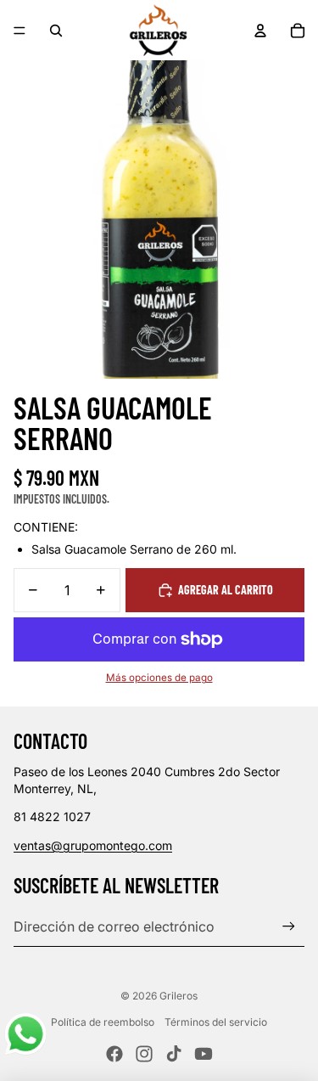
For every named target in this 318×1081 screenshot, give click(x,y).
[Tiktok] (174, 1054)
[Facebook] (114, 1054)
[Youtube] (203, 1054)
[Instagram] (144, 1054)
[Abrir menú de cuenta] (260, 30)
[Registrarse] (288, 927)
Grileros (178, 995)
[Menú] (19, 30)
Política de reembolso (102, 1022)
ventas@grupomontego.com (93, 845)
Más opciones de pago (159, 678)
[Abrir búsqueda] (56, 30)
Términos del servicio (216, 1022)
